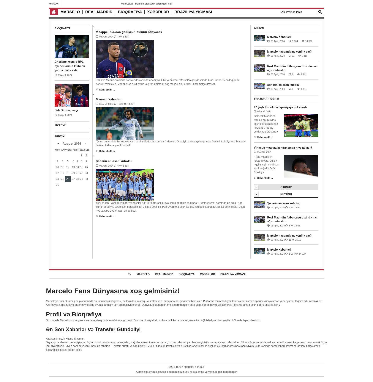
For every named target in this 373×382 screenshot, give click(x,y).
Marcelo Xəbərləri (108, 99)
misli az (313, 301)
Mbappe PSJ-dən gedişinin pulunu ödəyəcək (129, 32)
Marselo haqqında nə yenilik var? (289, 51)
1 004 (120, 104)
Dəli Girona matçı (66, 110)
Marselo (70, 12)
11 (293, 56)
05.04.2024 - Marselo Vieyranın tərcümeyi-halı (146, 3)
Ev (129, 274)
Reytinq (286, 194)
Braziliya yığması (193, 12)
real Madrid (98, 12)
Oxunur (286, 187)
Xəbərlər (158, 12)
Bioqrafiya (130, 12)
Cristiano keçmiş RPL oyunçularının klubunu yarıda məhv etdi (70, 66)
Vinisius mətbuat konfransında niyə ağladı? (283, 147)
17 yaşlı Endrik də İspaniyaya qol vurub (280, 107)
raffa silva (246, 346)
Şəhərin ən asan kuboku (114, 161)
